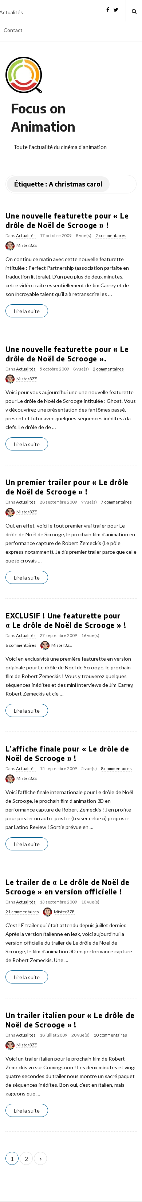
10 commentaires (110, 1035)
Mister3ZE (26, 245)
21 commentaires (22, 911)
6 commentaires (20, 645)
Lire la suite (27, 311)
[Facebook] (107, 9)
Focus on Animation (43, 117)
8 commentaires (116, 768)
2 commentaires (110, 235)
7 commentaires (116, 502)
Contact (13, 30)
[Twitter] (116, 9)
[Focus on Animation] (23, 75)
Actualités (26, 235)
